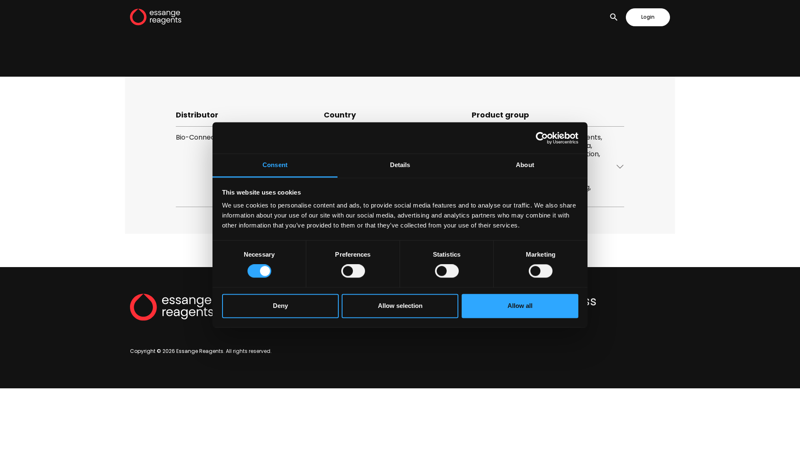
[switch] (353, 271)
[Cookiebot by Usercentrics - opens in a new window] (541, 138)
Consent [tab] (275, 164)
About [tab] (525, 164)
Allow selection (400, 305)
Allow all (520, 305)
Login (648, 17)
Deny (280, 305)
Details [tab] (400, 164)
